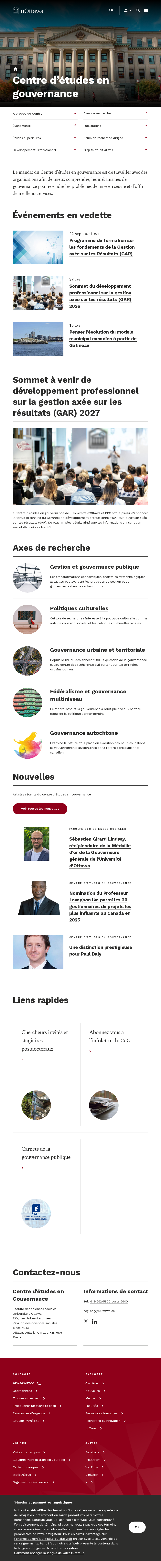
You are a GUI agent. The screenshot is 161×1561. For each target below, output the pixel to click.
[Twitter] (85, 1321)
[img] (28, 10)
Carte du (25, 1467)
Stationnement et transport (39, 1460)
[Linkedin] (94, 1321)
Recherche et (102, 1421)
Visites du (26, 1452)
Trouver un (26, 1398)
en (111, 10)
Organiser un (31, 1482)
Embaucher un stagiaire (34, 1406)
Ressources (29, 1413)
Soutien (26, 1421)
